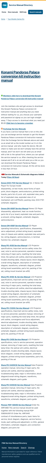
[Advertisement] (23, 46)
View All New (13, 177)
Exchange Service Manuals (14, 129)
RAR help (23, 12)
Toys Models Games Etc (16, 19)
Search (23, 447)
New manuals (13, 12)
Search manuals (36, 12)
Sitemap (31, 447)
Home (4, 12)
